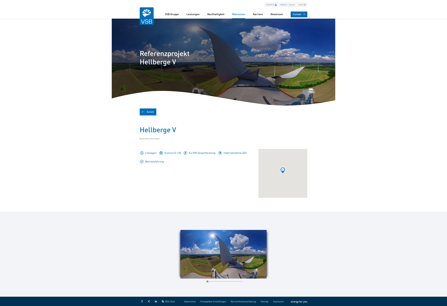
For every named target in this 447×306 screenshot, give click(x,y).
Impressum (278, 301)
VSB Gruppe (172, 14)
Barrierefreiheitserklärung (243, 301)
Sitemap (264, 301)
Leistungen (193, 14)
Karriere (258, 14)
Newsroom (277, 14)
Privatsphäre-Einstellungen (213, 301)
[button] (283, 170)
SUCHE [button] (301, 5)
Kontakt (297, 14)
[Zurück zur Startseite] (147, 16)
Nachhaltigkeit (215, 14)
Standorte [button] (270, 5)
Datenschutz (190, 301)
